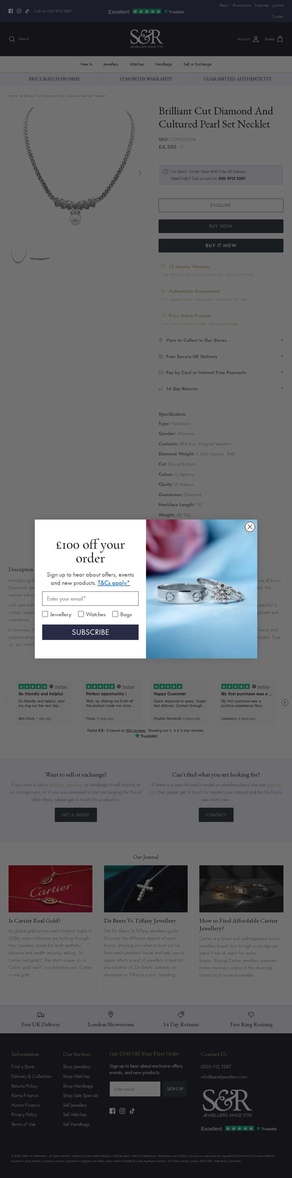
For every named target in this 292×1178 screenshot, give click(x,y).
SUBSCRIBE (90, 632)
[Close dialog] (250, 527)
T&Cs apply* (114, 583)
